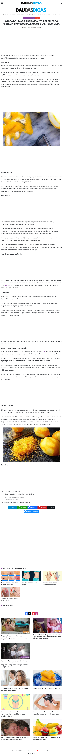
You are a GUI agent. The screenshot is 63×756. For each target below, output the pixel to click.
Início (5, 14)
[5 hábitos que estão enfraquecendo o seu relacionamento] (15, 678)
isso (44, 351)
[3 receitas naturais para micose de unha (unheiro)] (10, 592)
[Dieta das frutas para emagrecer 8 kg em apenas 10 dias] (47, 727)
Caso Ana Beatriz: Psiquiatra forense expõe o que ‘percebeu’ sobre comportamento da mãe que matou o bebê (47, 636)
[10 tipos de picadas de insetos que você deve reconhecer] (10, 576)
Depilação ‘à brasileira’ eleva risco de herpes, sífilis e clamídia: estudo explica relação (14, 714)
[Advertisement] (31, 41)
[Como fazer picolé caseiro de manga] (47, 678)
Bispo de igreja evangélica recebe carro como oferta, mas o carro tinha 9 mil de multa (14, 638)
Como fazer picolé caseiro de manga (46, 688)
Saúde (37, 18)
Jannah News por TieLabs (44, 750)
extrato (7, 285)
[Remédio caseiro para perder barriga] (31, 576)
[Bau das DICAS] (31, 3)
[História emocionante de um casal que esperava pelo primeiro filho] (15, 727)
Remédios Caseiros (12, 14)
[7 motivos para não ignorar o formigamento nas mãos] (52, 576)
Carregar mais (31, 744)
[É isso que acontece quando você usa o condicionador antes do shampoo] (47, 702)
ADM (25, 27)
